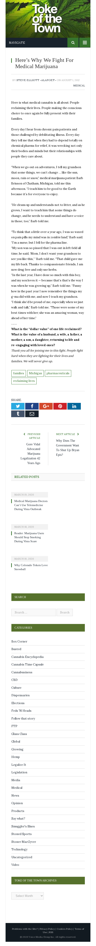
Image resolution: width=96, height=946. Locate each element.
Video (15, 869)
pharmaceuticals (58, 373)
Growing (17, 753)
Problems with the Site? (25, 932)
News (15, 800)
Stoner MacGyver (23, 846)
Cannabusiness (21, 676)
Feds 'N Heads (21, 715)
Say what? (18, 823)
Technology (19, 853)
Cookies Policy (65, 932)
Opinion (17, 807)
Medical (79, 85)
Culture (16, 692)
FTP (14, 730)
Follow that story (23, 722)
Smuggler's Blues (23, 830)
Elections (18, 707)
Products (17, 815)
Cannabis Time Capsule (27, 668)
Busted (16, 653)
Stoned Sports (21, 838)
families (18, 373)
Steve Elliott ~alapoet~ (36, 80)
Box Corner (19, 645)
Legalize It (18, 769)
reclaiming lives (24, 381)
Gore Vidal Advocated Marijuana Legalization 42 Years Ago (29, 453)
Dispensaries (20, 699)
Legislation (19, 776)
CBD (14, 684)
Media (15, 784)
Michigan (35, 373)
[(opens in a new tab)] (29, 491)
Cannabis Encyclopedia (27, 661)
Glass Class (19, 738)
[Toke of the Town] (52, 15)
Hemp (15, 761)
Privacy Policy (47, 932)
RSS (51, 936)
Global (15, 745)
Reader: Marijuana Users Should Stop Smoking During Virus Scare (30, 541)
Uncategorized (21, 861)
